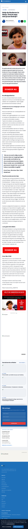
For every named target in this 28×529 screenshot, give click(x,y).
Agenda (3, 479)
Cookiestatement (5, 486)
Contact (3, 481)
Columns (3, 505)
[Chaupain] (14, 324)
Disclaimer (4, 488)
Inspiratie (3, 501)
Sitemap (3, 492)
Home (3, 7)
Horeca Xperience (5, 441)
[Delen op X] (22, 21)
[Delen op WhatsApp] (25, 21)
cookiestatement (10, 523)
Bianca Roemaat (10, 20)
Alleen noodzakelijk (6, 526)
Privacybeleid (4, 484)
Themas (3, 506)
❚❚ (16, 313)
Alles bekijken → (22, 362)
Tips (2, 499)
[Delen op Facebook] (19, 21)
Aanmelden (14, 423)
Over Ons (3, 477)
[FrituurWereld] (14, 456)
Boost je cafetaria (5, 437)
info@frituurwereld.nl (6, 516)
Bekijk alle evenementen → (7, 445)
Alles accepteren (18, 526)
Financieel (4, 503)
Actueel (6, 7)
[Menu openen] (25, 1)
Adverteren (4, 483)
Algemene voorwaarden (6, 490)
